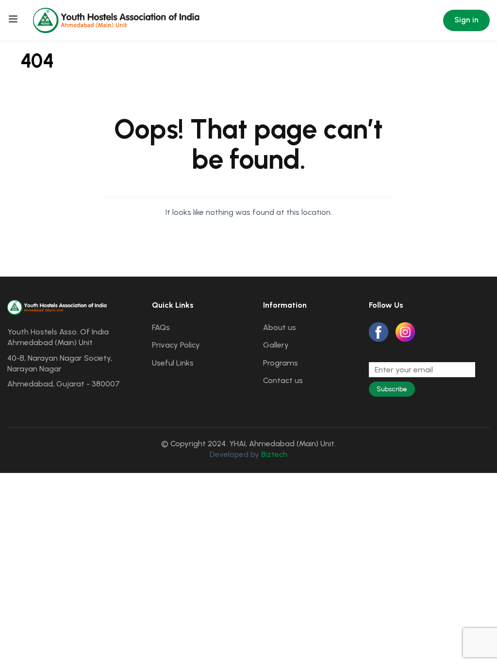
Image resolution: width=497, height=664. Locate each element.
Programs (280, 362)
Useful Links (173, 362)
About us (279, 327)
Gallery (276, 344)
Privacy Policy (176, 344)
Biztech (274, 454)
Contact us (283, 380)
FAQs (161, 327)
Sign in (466, 19)
